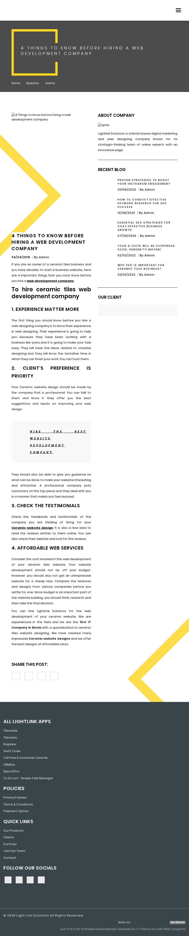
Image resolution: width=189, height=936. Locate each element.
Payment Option (16, 811)
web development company (50, 281)
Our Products (13, 830)
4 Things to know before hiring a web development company (49, 242)
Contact (9, 858)
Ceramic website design (32, 528)
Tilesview (10, 737)
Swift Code (12, 751)
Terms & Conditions (18, 804)
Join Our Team (14, 851)
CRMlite (9, 764)
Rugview (9, 744)
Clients (8, 837)
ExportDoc (11, 771)
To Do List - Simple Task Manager (28, 778)
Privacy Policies (15, 797)
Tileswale (10, 730)
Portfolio (10, 844)
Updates (33, 83)
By (41, 257)
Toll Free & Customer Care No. (26, 758)
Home (16, 83)
